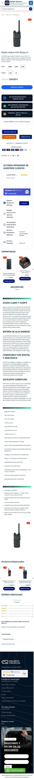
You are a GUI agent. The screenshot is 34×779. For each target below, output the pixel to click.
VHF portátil (16, 15)
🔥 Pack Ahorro (8, 137)
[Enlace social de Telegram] (18, 155)
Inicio (2, 15)
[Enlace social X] (11, 155)
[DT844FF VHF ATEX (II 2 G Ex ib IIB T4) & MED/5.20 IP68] (9, 572)
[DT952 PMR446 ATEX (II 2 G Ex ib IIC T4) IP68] (25, 572)
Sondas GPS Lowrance (8, 684)
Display (3, 73)
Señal (3, 66)
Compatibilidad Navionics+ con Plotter (13, 701)
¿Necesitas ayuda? (17, 770)
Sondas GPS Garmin (7, 688)
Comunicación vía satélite (9, 681)
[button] (9, 281)
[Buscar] (30, 9)
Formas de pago (6, 712)
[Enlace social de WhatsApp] (16, 155)
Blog (2, 723)
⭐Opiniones (25, 137)
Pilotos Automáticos (7, 698)
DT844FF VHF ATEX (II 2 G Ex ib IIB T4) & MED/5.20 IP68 (9, 582)
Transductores (5, 691)
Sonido (3, 694)
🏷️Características (9, 132)
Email (5, 758)
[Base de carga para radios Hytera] (25, 262)
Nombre (5, 753)
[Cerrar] (30, 725)
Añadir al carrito (17, 87)
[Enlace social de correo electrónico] (13, 155)
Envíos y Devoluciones (8, 715)
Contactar (24, 203)
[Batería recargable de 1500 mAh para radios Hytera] (9, 264)
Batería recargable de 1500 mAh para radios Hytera (9, 275)
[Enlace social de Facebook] (8, 155)
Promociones (5, 709)
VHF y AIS (8, 15)
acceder (7, 627)
